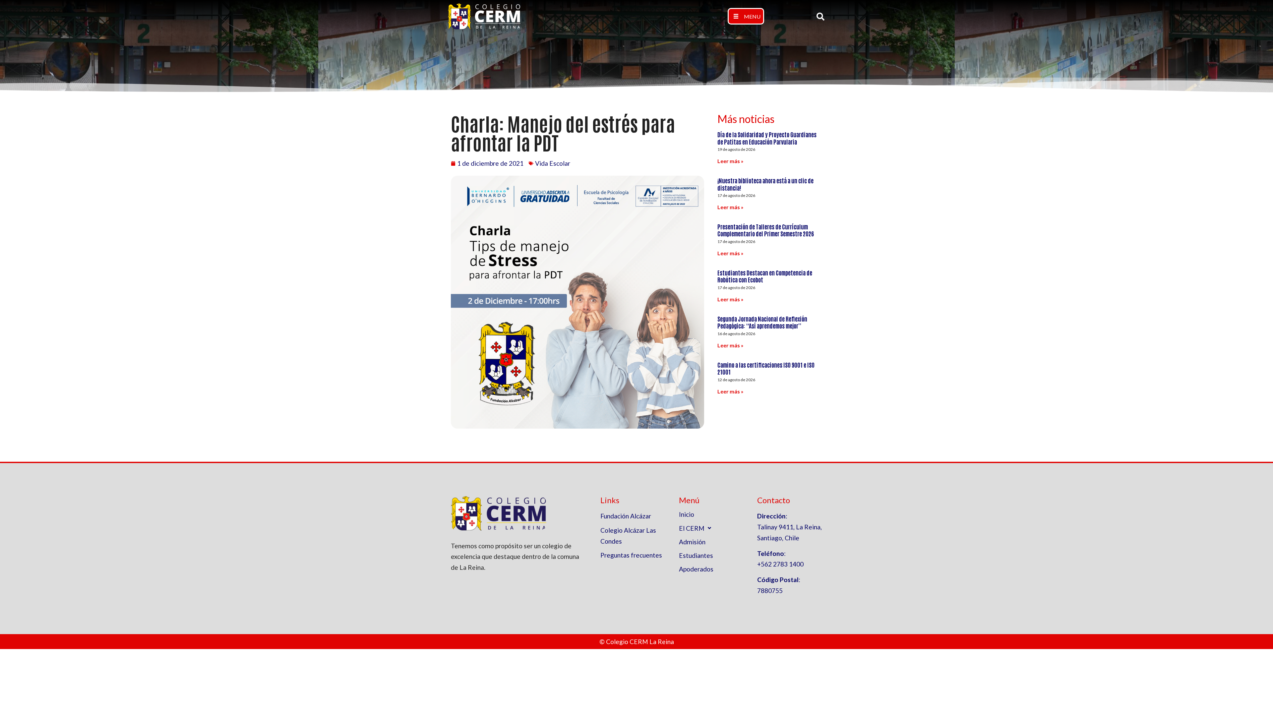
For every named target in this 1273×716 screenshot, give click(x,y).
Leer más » (730, 161)
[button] (746, 16)
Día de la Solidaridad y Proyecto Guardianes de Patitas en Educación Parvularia (767, 138)
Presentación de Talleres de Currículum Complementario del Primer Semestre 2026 (765, 230)
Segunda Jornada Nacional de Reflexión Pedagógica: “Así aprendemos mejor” (762, 322)
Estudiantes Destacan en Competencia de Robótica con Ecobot (764, 276)
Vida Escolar (552, 163)
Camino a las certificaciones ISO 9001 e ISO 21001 (766, 368)
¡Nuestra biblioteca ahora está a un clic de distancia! (765, 184)
